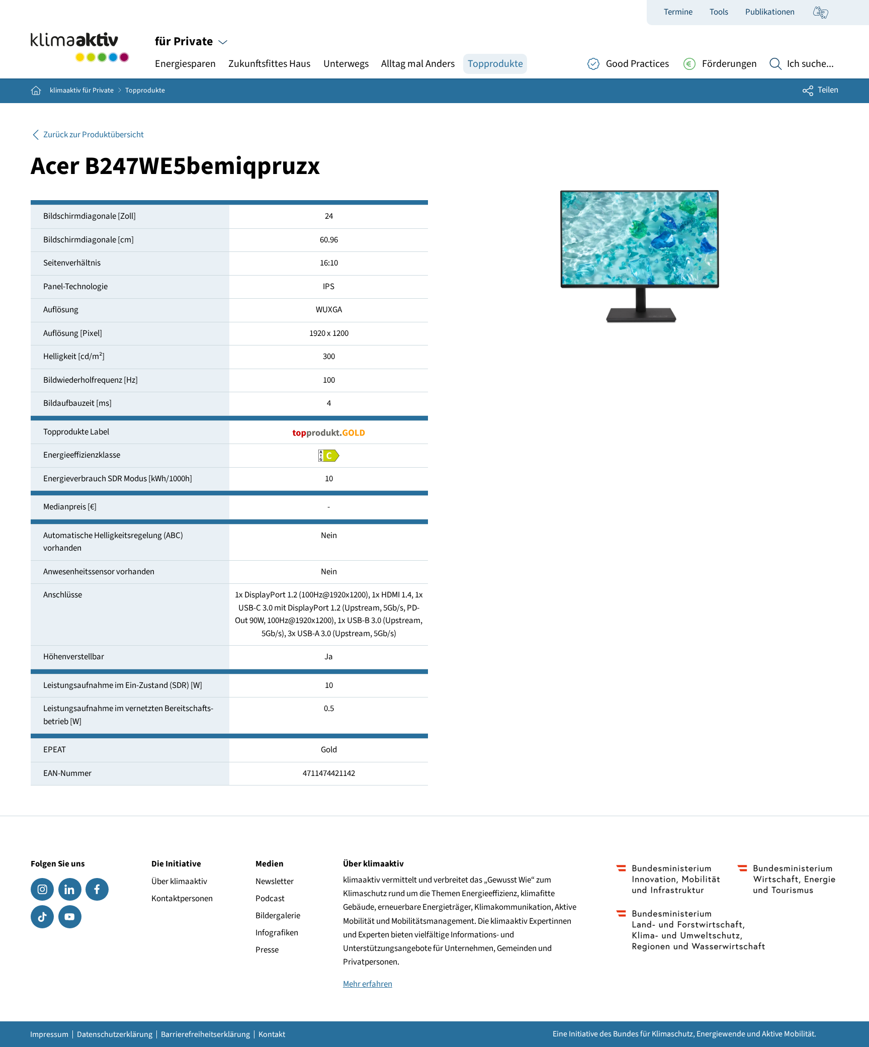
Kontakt (271, 1034)
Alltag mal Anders (418, 63)
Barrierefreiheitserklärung (205, 1034)
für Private (185, 41)
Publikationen (770, 12)
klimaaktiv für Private (82, 90)
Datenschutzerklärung (114, 1034)
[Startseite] (80, 47)
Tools (719, 12)
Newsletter (274, 882)
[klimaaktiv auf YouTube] (69, 916)
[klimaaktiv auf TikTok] (42, 916)
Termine (678, 12)
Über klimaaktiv (179, 882)
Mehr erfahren (367, 984)
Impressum (49, 1034)
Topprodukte (495, 63)
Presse (267, 950)
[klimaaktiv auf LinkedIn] (69, 889)
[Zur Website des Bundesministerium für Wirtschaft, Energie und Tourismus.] (786, 879)
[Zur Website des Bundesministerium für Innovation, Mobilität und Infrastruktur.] (668, 879)
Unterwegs (346, 63)
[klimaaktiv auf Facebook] (97, 889)
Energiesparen (185, 63)
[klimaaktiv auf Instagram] (42, 889)
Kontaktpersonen (182, 899)
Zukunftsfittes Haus (269, 63)
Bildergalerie (277, 916)
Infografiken (276, 933)
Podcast (270, 899)
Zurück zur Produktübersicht (93, 135)
